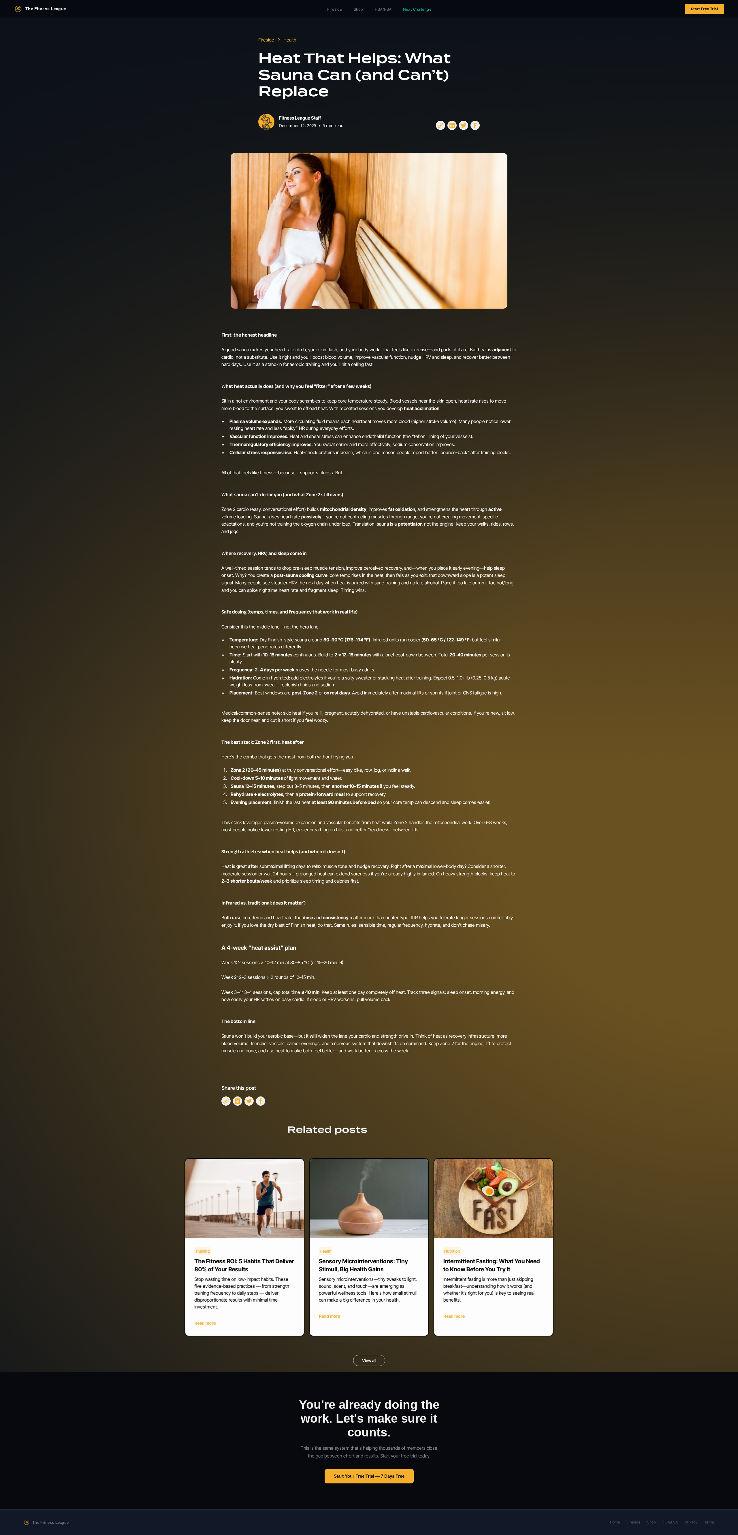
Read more (205, 1323)
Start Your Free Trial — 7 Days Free (369, 1476)
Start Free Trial (704, 9)
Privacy (691, 1522)
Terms (709, 1522)
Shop (358, 9)
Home (615, 1522)
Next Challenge (417, 9)
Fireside (334, 9)
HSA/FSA (383, 9)
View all (369, 1360)
